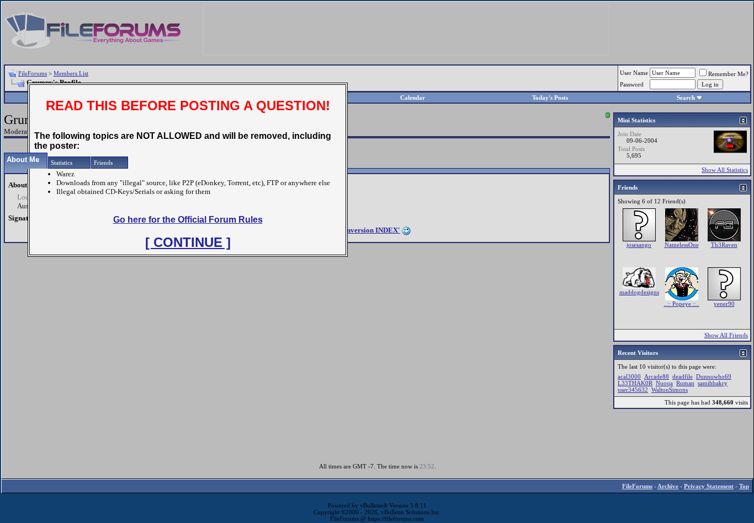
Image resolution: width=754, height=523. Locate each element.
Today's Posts (550, 97)
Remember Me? (728, 74)
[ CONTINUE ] (188, 242)
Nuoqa (664, 383)
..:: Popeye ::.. (681, 303)
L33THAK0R (635, 383)
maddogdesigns (639, 292)
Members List (71, 73)
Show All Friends (726, 335)
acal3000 (629, 376)
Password (632, 84)
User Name (634, 72)
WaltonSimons (669, 389)
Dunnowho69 (713, 376)
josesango (638, 244)
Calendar (412, 97)
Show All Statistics (725, 169)
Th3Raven (724, 244)
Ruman (685, 383)
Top (744, 486)
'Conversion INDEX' (368, 230)
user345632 (633, 389)
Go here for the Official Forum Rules (188, 219)
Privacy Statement (709, 486)
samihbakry (713, 383)
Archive (667, 486)
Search (686, 97)
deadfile (682, 376)
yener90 (724, 303)
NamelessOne (682, 244)
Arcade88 (656, 376)
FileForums (32, 73)
